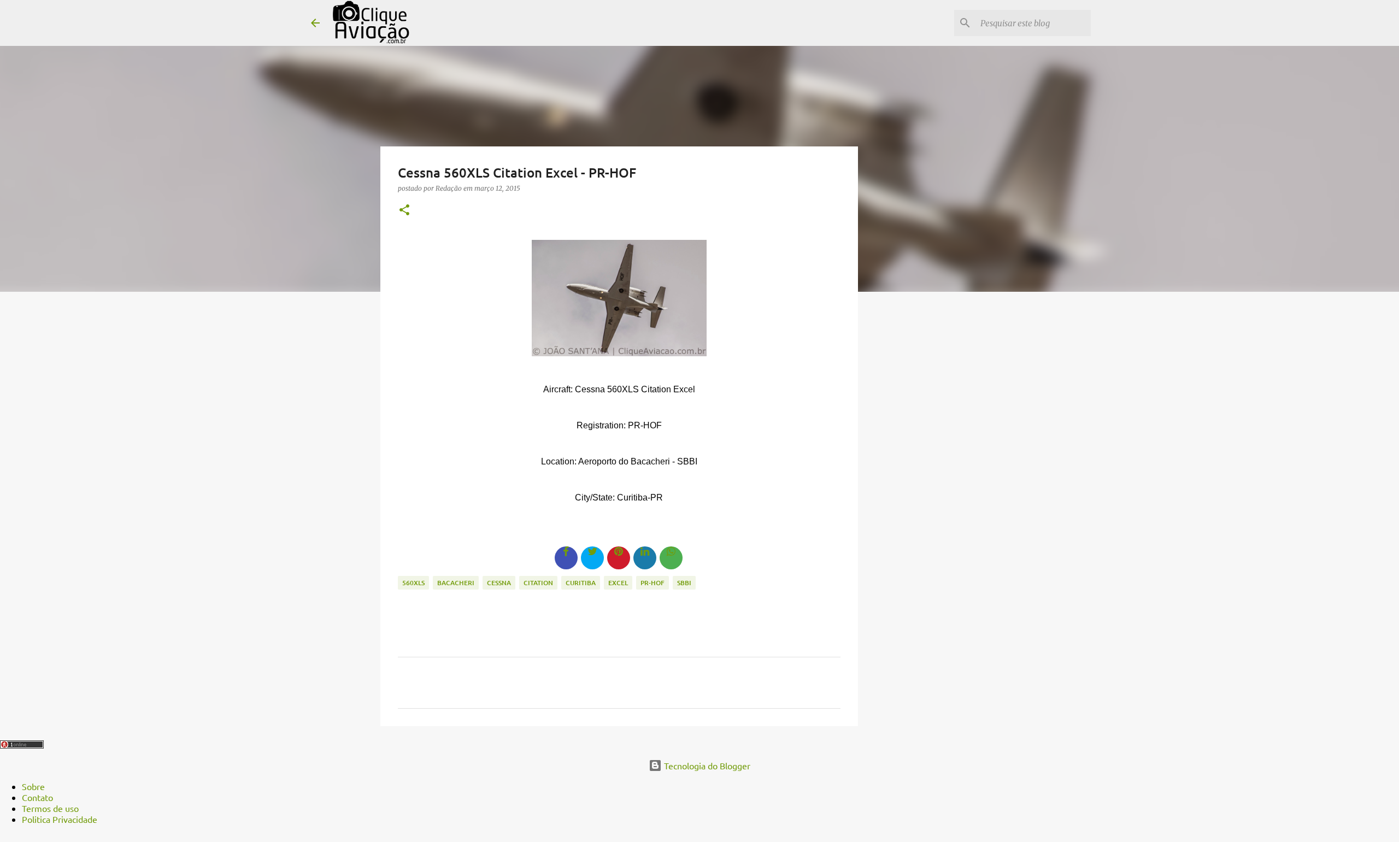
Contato (37, 797)
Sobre (33, 786)
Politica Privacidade (59, 819)
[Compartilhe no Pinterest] (618, 557)
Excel (618, 582)
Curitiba (581, 582)
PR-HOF (652, 582)
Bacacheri (455, 582)
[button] (404, 210)
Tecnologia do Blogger (706, 765)
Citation (538, 582)
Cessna (499, 582)
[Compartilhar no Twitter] (592, 557)
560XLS (413, 582)
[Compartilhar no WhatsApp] (671, 557)
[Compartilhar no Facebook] (566, 557)
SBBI (684, 582)
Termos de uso (50, 808)
